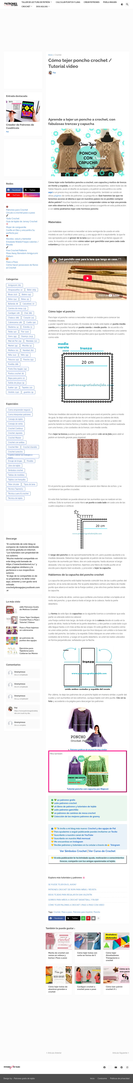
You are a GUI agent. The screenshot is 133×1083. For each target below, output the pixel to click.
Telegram (115, 845)
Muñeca (13, 350)
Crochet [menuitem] (26, 7)
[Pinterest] (88, 918)
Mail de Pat (14, 341)
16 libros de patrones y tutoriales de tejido (75, 806)
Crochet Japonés (15, 433)
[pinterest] (121, 1067)
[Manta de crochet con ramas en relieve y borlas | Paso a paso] (59, 941)
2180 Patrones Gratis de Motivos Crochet (29, 608)
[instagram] (127, 1067)
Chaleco (13, 318)
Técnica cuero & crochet (18, 494)
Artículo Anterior (54, 1053)
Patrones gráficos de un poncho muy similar (88, 750)
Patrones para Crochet (17, 210)
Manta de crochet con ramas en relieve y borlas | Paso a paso (58, 955)
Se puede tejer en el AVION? (62, 885)
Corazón (29, 318)
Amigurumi (14, 285)
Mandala (31, 341)
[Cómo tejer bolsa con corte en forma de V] (88, 941)
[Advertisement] (66, 30)
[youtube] (116, 1067)
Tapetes (27, 387)
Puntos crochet (16, 373)
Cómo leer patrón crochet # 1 (114, 988)
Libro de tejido (14, 466)
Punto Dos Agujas (17, 369)
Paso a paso (67, 912)
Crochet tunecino (15, 452)
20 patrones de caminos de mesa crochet (75, 813)
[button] (122, 4)
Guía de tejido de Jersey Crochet (21, 221)
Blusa (12, 294)
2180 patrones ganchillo (66, 810)
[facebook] (104, 1067)
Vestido (13, 392)
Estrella (27, 327)
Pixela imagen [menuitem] (110, 2)
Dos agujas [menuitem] (42, 7)
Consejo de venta (15, 424)
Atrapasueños (15, 290)
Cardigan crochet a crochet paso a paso (86, 988)
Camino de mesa (17, 308)
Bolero (26, 294)
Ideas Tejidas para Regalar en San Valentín (70, 895)
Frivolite (30, 461)
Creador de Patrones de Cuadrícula (20, 126)
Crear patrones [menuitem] (91, 2)
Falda (12, 332)
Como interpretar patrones (19, 414)
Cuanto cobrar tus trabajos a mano (20, 456)
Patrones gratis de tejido (24, 1078)
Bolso (12, 299)
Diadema (13, 327)
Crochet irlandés (30, 447)
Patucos (13, 360)
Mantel (13, 346)
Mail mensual (83, 838)
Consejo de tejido (15, 419)
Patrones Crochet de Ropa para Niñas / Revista (72, 890)
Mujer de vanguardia (16, 227)
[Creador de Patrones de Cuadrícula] (23, 111)
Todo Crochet (12, 218)
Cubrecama (15, 322)
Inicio (50, 55)
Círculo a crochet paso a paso (20, 213)
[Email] (93, 918)
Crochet (58, 55)
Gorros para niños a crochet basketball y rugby (73, 900)
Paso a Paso (12, 262)
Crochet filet (13, 447)
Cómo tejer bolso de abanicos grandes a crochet (57, 989)
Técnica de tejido (15, 498)
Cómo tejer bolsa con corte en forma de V (87, 954)
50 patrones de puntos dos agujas (28, 639)
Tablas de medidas (16, 475)
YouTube (88, 835)
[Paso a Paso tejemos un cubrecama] (12, 630)
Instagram (78, 841)
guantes (28, 392)
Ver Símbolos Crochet (73, 851)
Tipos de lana (29, 484)
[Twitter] (110, 1067)
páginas (58, 195)
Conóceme (102, 1078)
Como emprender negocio (19, 410)
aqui (50, 192)
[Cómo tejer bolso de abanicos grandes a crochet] (59, 975)
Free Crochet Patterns (16, 250)
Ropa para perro (16, 378)
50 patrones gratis (66, 800)
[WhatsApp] (83, 918)
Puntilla (13, 364)
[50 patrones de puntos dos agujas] (12, 641)
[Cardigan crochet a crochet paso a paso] (88, 975)
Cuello (31, 322)
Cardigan (14, 313)
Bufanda (13, 304)
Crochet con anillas (16, 442)
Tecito (114, 832)
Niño (24, 355)
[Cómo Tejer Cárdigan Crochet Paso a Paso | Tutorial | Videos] (12, 620)
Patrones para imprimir (82, 912)
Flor (25, 332)
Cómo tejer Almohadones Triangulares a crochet (112, 957)
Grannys (27, 336)
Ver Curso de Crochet (102, 851)
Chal (28, 313)
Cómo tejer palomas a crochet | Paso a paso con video (76, 905)
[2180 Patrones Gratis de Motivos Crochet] (12, 610)
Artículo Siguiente (119, 1053)
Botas (25, 299)
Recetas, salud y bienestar (18, 239)
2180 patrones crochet (65, 803)
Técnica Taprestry (15, 489)
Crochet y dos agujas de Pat (102, 828)
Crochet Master (14, 438)
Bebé (31, 290)
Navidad (28, 350)
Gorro (12, 336)
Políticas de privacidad (119, 1078)
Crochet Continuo (15, 428)
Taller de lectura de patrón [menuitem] (36, 2)
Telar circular (13, 484)
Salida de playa (16, 383)
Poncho (97, 912)
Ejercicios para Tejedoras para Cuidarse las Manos (28, 651)
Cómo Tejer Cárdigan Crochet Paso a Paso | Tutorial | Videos (29, 620)
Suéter (12, 387)
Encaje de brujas (15, 461)
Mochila (27, 346)
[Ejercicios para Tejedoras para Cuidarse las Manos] (12, 651)
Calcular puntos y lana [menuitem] (68, 2)
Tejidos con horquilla (16, 480)
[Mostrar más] (98, 918)
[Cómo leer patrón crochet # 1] (116, 975)
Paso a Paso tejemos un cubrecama (29, 629)
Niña (12, 355)
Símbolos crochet (15, 470)
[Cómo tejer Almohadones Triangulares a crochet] (116, 941)
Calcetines (28, 304)
